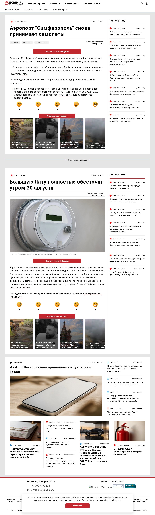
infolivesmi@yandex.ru (40, 489)
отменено (64, 95)
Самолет (15, 42)
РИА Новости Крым (20, 287)
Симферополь (42, 42)
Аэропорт (27, 42)
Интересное (87, 444)
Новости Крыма (20, 21)
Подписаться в (57, 51)
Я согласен (77, 505)
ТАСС (24, 74)
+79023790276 (41, 485)
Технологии (17, 362)
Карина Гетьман (95, 193)
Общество (114, 362)
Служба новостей (94, 41)
